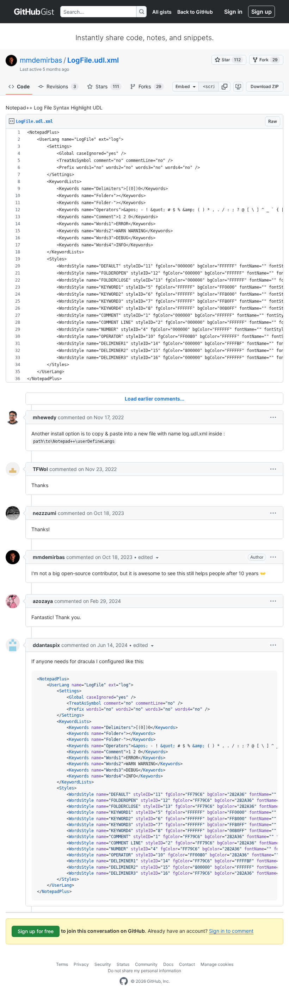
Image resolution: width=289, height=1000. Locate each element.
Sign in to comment (231, 931)
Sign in (233, 11)
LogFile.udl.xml (93, 60)
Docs (168, 964)
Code (23, 86)
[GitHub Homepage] (123, 981)
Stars (107, 86)
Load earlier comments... (154, 399)
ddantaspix (46, 645)
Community (146, 964)
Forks (150, 86)
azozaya (43, 601)
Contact (187, 964)
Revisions (61, 86)
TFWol (40, 469)
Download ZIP (265, 86)
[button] (224, 87)
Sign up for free (36, 931)
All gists (162, 12)
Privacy (81, 964)
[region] (144, 256)
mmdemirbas (41, 60)
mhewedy (44, 417)
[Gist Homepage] (34, 11)
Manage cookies (217, 964)
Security (102, 964)
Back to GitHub (195, 12)
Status (123, 964)
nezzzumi (44, 513)
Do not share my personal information (144, 970)
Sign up (261, 11)
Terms (62, 964)
